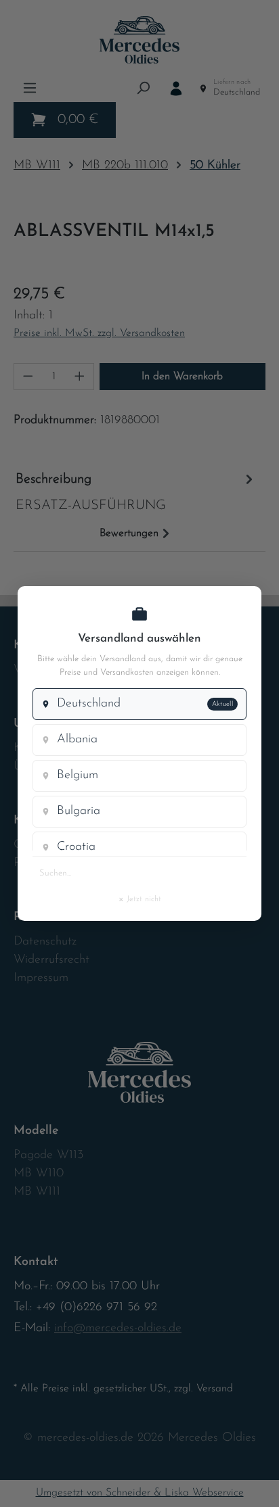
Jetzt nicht (139, 898)
